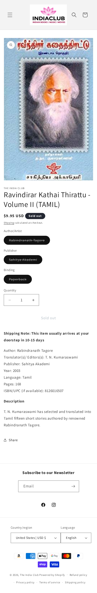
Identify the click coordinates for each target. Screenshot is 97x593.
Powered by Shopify (52, 574)
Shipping (9, 222)
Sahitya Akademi (25, 260)
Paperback (20, 280)
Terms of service (49, 582)
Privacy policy (25, 582)
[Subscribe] (73, 486)
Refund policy (78, 575)
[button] (9, 14)
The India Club (29, 574)
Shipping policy (75, 582)
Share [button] (13, 440)
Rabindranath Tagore (29, 241)
